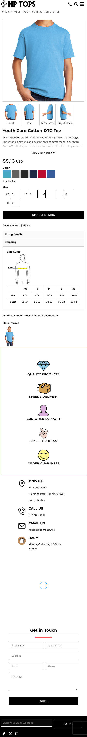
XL (7, 202)
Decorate (8, 225)
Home (4, 12)
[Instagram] (17, 734)
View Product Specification (42, 315)
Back (29, 122)
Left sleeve (47, 122)
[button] (76, 4)
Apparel (16, 12)
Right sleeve (65, 122)
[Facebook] (4, 734)
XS (7, 194)
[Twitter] (10, 734)
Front (10, 122)
